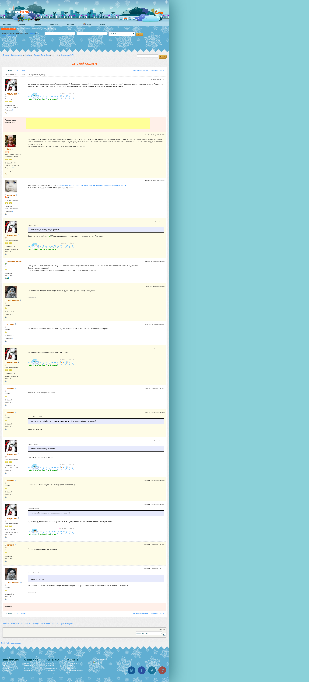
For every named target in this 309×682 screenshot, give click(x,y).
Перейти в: (162, 629)
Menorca (11, 195)
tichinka (10, 324)
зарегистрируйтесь (9, 35)
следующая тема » (157, 70)
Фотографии (28, 666)
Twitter (152, 670)
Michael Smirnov (14, 262)
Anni (9, 149)
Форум (102, 24)
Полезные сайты (51, 668)
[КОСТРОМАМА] (24, 13)
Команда (70, 666)
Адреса (22, 24)
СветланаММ (13, 300)
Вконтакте (131, 670)
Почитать (7, 24)
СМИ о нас (70, 668)
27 (13, 168)
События (37, 24)
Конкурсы (54, 24)
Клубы (26, 668)
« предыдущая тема (140, 70)
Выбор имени (50, 670)
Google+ (162, 670)
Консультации (50, 666)
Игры (89, 24)
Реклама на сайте (73, 663)
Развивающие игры (52, 673)
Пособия (70, 24)
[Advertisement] (88, 123)
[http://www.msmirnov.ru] (8, 278)
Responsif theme (102, 659)
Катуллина (12, 94)
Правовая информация (75, 670)
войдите (32, 33)
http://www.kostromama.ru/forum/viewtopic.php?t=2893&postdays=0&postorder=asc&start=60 (92, 185)
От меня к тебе (51, 663)
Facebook (142, 670)
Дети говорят (28, 670)
